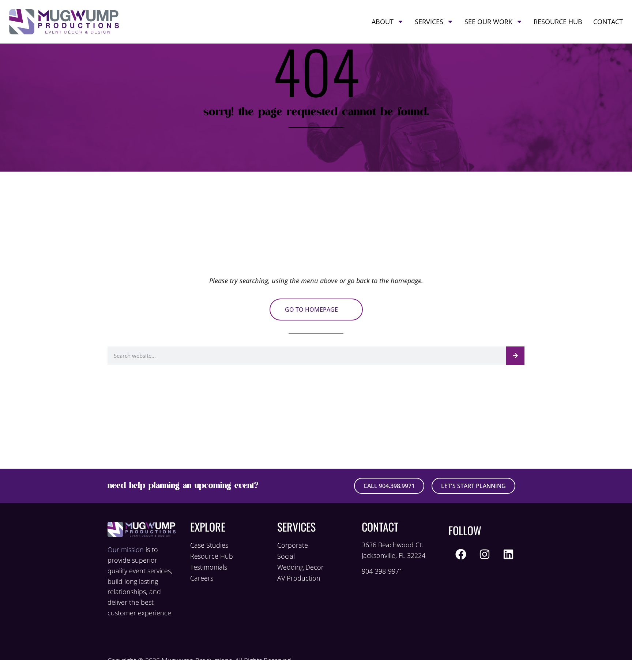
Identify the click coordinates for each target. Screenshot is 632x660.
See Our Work (488, 21)
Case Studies (209, 545)
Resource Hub (558, 21)
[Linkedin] (508, 554)
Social (286, 556)
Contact (608, 21)
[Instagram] (485, 554)
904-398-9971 (382, 571)
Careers (201, 578)
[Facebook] (461, 554)
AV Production (298, 578)
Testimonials (208, 567)
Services (429, 21)
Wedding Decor (300, 567)
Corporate (292, 545)
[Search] (515, 355)
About (383, 21)
